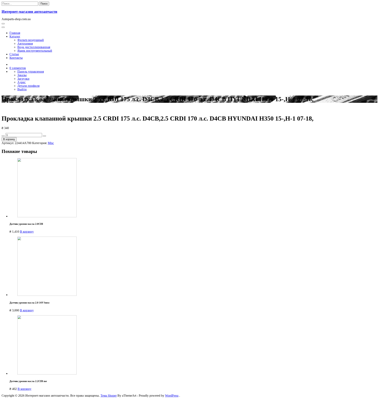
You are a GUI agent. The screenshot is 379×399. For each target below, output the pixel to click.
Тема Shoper (108, 395)
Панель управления (30, 71)
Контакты (16, 57)
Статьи (14, 54)
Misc (51, 143)
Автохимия (25, 43)
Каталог (14, 36)
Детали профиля (28, 85)
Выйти (22, 89)
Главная (14, 33)
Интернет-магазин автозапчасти (29, 11)
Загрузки (23, 78)
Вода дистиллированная (33, 47)
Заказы (22, 75)
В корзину (9, 139)
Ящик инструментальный (34, 50)
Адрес (21, 82)
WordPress (171, 395)
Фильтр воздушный (30, 40)
